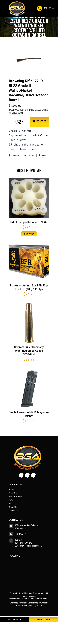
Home (11, 490)
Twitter (30, 155)
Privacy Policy (36, 605)
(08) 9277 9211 (40, 8)
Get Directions (14, 619)
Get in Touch (43, 619)
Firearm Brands (15, 497)
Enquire (41, 120)
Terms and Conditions (27, 603)
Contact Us (13, 511)
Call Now (19, 122)
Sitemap (13, 603)
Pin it (44, 155)
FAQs (11, 500)
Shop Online (14, 493)
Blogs (11, 504)
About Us (13, 507)
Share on (15, 155)
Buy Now (29, 233)
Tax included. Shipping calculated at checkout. (28, 111)
